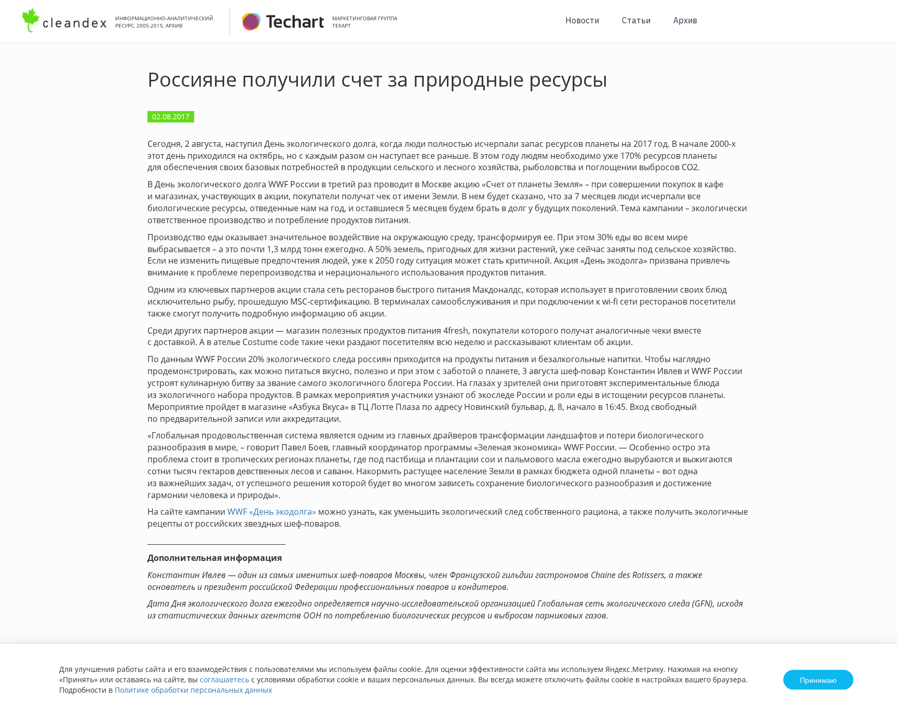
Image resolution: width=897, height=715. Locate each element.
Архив (685, 20)
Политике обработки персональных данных (193, 690)
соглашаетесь (224, 679)
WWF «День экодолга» (271, 511)
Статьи (636, 20)
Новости (582, 20)
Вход (873, 27)
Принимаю (818, 680)
